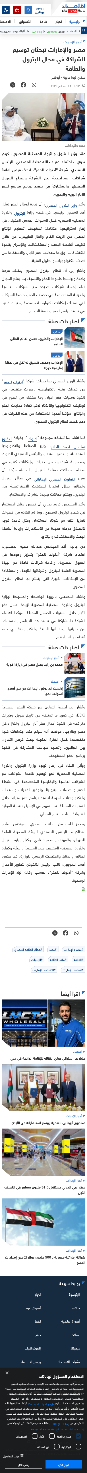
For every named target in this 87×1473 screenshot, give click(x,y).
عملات (75, 1334)
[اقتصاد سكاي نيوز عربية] (69, 9)
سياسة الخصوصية (40, 1428)
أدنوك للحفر (13, 381)
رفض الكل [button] (23, 1464)
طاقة (76, 1307)
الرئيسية (75, 21)
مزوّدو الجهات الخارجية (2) (41, 1403)
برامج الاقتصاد (31, 1361)
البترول (19, 212)
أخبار (38, 1294)
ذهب (37, 1334)
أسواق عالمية (70, 1321)
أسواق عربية (32, 1307)
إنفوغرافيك (33, 1348)
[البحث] (28, 10)
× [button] (7, 1373)
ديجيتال (75, 1348)
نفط (38, 1321)
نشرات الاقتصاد (69, 1361)
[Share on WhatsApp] (34, 85)
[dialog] (43, 1420)
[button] (40, 10)
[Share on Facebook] (23, 85)
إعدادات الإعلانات (60, 1423)
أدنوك (32, 437)
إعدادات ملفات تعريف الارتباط (68, 1429)
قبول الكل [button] (63, 1464)
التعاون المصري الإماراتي (54, 478)
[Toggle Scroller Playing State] (84, 30)
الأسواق (25, 21)
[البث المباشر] (17, 10)
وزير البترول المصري (61, 204)
